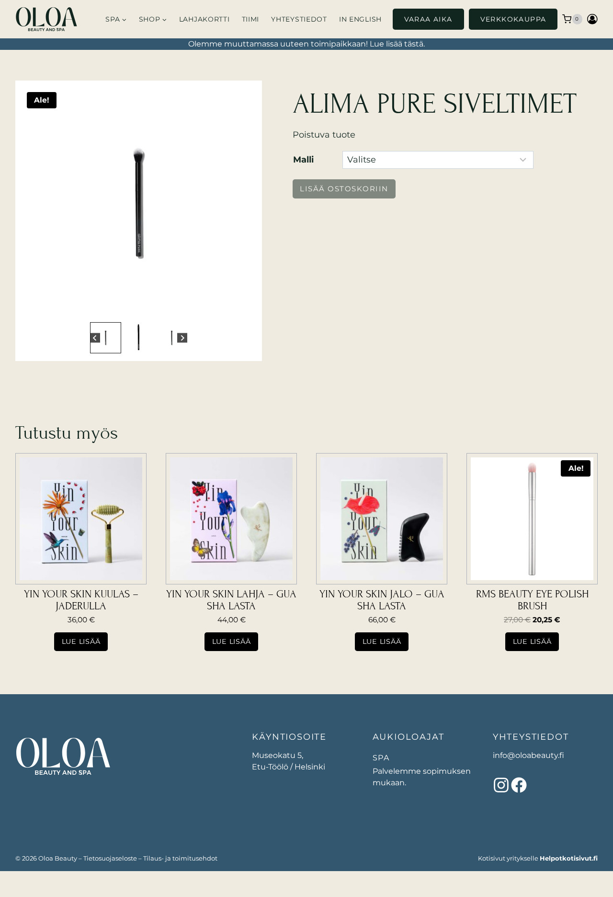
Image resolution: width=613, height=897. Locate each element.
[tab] (131, 309)
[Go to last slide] (95, 338)
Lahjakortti (204, 19)
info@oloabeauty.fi (528, 755)
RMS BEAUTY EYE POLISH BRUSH (532, 600)
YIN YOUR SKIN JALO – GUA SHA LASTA (381, 600)
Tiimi (251, 19)
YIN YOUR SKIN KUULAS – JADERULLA (81, 600)
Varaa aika (428, 19)
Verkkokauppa (513, 19)
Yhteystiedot (299, 19)
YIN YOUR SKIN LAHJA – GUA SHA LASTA (231, 600)
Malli (303, 159)
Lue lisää (81, 641)
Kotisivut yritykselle (538, 858)
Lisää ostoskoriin (344, 188)
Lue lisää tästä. (397, 43)
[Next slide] (182, 338)
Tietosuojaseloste (110, 858)
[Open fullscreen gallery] (245, 310)
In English (360, 19)
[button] (105, 337)
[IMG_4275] (138, 204)
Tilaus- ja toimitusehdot (180, 858)
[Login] (592, 19)
